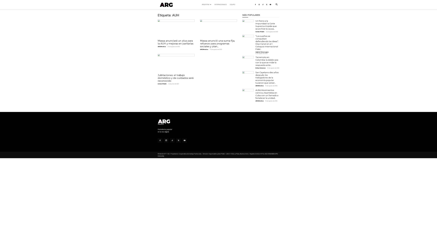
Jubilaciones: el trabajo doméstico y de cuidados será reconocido (175, 78)
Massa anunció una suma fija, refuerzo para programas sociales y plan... (217, 43)
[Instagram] (259, 4)
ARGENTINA (205, 4)
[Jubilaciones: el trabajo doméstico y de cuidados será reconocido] (176, 63)
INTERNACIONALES (221, 4)
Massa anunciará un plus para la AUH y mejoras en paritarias (176, 42)
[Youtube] (270, 4)
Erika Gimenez (260, 68)
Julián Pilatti (162, 84)
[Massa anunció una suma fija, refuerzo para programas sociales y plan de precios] (218, 29)
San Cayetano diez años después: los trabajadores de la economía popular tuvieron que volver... (267, 77)
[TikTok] (263, 4)
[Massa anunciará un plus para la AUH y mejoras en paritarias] (176, 29)
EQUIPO (232, 4)
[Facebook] (255, 4)
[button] (276, 5)
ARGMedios (162, 46)
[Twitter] (266, 4)
